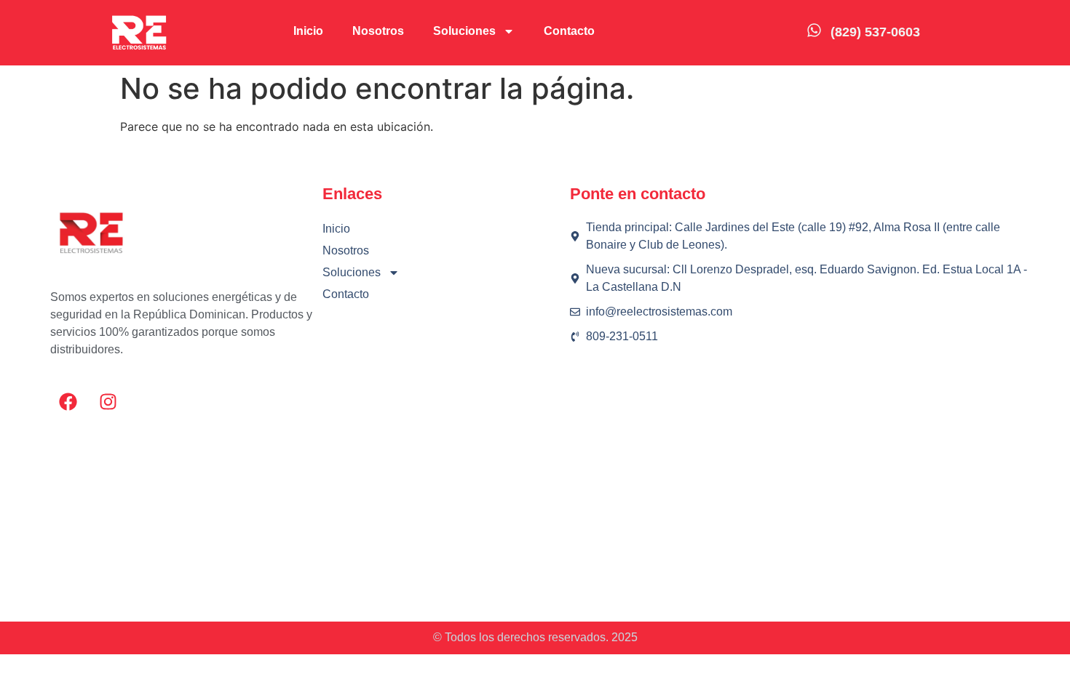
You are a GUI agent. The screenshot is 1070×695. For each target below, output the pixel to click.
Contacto (569, 31)
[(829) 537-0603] (814, 30)
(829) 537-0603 (875, 32)
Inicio (308, 31)
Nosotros (378, 31)
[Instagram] (108, 402)
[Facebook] (68, 402)
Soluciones (464, 31)
